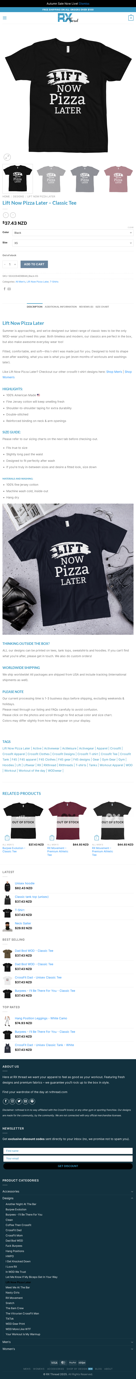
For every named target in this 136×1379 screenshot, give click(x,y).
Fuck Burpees (14, 1245)
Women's (8, 1349)
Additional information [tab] (61, 306)
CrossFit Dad (14, 1230)
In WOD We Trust (16, 1271)
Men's (6, 1342)
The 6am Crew (15, 1308)
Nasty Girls (12, 1292)
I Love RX (11, 1266)
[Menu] (4, 18)
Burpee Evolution (16, 1209)
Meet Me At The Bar (18, 1287)
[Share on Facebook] (4, 289)
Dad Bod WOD (14, 1240)
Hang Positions (15, 1251)
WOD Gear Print (15, 1323)
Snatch (10, 1303)
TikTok (10, 1318)
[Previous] (9, 96)
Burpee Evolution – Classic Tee (13, 850)
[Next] (127, 96)
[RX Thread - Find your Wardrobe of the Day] (68, 18)
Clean (9, 1219)
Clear (131, 227)
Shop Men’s (114, 371)
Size (4, 242)
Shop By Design (77, 1369)
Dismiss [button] (84, 3)
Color (5, 232)
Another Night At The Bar (21, 1204)
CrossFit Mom (14, 1235)
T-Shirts (54, 281)
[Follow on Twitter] (19, 1101)
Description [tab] (34, 306)
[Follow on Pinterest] (32, 1101)
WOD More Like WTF (18, 1329)
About (108, 1369)
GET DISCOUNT (68, 1166)
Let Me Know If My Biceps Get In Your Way (32, 1277)
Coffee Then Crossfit (18, 1225)
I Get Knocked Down (18, 1261)
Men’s (27, 1369)
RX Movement (14, 1297)
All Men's (20, 281)
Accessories (10, 1191)
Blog (98, 1369)
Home (6, 196)
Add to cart (34, 264)
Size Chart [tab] (102, 306)
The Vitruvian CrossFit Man (22, 1313)
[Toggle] (132, 1191)
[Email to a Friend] (9, 289)
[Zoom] (7, 157)
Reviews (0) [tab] (86, 306)
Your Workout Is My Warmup (23, 1334)
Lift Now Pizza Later (41, 196)
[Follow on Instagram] (12, 1101)
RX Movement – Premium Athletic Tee (57, 851)
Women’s (39, 1369)
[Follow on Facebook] (6, 1101)
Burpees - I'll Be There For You (24, 1214)
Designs (18, 196)
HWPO (10, 1256)
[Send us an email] (26, 1101)
